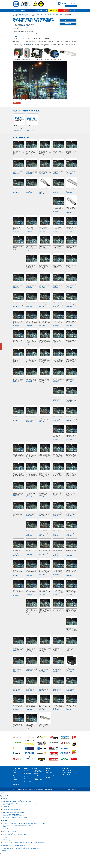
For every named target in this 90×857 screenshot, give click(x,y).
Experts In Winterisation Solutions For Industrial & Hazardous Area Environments (21, 817)
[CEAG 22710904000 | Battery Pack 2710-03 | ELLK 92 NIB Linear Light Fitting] (71, 660)
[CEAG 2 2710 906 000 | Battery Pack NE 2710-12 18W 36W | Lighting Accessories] (45, 660)
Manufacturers (42, 10)
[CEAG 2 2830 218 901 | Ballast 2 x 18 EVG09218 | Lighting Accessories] (31, 699)
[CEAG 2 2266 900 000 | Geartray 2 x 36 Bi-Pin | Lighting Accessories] (45, 680)
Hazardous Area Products (27, 782)
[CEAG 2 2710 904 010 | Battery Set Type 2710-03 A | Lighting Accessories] (31, 718)
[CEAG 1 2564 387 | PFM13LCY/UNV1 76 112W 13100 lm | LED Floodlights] (45, 640)
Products (31, 10)
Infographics (16, 782)
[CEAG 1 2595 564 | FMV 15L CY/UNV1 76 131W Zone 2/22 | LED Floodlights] (18, 564)
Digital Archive (16, 784)
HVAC (25, 778)
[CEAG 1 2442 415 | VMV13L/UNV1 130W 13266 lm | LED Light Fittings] (45, 485)
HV (60, 10)
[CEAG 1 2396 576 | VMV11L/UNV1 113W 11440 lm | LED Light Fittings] (31, 485)
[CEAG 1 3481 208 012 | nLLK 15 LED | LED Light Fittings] (58, 277)
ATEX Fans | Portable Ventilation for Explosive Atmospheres (16, 800)
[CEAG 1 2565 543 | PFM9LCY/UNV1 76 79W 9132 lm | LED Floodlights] (18, 640)
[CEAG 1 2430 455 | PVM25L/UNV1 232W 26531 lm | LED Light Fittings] (18, 544)
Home (16, 10)
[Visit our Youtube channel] (69, 774)
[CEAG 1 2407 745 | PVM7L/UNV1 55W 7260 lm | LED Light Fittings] (58, 505)
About (23, 10)
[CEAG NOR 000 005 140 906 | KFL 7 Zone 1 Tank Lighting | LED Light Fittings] (18, 660)
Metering (36, 773)
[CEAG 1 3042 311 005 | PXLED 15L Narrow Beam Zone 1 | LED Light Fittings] (18, 448)
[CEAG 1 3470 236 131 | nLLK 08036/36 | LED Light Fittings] (71, 258)
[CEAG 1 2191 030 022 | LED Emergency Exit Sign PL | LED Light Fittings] (18, 371)
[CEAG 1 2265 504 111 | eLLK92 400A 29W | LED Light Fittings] (18, 182)
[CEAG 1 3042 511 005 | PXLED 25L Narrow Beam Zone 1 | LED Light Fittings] (71, 448)
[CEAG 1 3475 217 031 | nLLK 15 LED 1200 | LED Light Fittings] (31, 277)
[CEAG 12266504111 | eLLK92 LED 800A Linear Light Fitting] (71, 182)
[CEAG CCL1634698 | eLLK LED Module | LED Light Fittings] (71, 163)
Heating (36, 775)
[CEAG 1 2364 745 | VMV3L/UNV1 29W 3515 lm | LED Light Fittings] (45, 466)
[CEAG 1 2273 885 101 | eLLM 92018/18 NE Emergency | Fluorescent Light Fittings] (18, 240)
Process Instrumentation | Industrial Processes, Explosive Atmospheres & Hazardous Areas (24, 842)
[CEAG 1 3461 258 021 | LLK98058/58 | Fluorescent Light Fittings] (45, 296)
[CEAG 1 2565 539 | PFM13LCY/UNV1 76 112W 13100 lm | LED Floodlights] (45, 603)
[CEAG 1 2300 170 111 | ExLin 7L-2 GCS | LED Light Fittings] (71, 144)
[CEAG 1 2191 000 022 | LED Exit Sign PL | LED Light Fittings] (71, 334)
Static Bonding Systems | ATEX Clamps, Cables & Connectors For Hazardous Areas (21, 848)
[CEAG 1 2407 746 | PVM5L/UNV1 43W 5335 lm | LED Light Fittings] (45, 505)
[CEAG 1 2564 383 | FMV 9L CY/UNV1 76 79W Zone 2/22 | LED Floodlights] (45, 544)
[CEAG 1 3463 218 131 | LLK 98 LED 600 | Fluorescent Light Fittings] (58, 296)
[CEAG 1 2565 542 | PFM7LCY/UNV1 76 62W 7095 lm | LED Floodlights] (71, 621)
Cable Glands (6, 806)
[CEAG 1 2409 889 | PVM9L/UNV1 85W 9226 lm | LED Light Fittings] (71, 505)
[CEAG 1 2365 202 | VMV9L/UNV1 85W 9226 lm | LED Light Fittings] (18, 485)
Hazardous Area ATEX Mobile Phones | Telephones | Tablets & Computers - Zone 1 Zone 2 (23, 822)
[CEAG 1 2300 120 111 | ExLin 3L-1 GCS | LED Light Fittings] (18, 144)
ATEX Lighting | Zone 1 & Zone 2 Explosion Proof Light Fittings (17, 801)
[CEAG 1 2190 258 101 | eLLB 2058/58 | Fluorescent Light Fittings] (58, 240)
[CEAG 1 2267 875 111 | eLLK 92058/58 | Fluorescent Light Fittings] (18, 221)
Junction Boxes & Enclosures (9, 831)
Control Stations (6, 811)
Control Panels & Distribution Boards (11, 809)
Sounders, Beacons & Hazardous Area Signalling (14, 847)
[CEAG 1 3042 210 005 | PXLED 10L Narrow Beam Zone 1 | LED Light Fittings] (58, 429)
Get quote (68, 24)
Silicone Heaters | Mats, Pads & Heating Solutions (14, 845)
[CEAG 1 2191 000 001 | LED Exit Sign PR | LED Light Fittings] (71, 315)
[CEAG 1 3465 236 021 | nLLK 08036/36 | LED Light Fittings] (31, 258)
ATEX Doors (5, 798)
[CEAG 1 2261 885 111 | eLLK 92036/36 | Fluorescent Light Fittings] (45, 221)
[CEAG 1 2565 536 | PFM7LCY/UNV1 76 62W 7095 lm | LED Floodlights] (58, 584)
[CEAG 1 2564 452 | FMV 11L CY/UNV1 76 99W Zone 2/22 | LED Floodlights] (71, 564)
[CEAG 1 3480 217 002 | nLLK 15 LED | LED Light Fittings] (71, 277)
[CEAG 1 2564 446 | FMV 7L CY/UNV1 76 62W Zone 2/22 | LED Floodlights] (31, 544)
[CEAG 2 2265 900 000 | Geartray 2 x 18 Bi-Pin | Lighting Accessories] (18, 680)
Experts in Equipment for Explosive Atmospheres (14, 815)
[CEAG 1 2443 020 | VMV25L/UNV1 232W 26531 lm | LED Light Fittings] (18, 505)
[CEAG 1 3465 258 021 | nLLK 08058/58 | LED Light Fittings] (45, 258)
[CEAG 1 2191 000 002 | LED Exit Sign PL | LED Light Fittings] (18, 334)
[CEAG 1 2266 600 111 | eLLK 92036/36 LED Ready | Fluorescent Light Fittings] (45, 163)
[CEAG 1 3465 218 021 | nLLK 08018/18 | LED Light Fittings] (71, 240)
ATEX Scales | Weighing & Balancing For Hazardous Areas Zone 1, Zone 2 (19, 804)
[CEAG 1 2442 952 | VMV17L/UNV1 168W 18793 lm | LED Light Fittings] (58, 485)
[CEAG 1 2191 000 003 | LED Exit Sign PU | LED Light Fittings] (31, 334)
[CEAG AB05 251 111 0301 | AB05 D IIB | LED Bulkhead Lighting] (71, 371)
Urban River (49, 789)
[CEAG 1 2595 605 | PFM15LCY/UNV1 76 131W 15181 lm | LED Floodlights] (58, 603)
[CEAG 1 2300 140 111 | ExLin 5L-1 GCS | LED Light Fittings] (45, 144)
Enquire (16, 103)
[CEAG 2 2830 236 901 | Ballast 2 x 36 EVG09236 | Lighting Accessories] (58, 699)
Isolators (5, 830)
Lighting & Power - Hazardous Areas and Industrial (14, 834)
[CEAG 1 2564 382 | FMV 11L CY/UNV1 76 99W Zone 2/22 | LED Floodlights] (58, 544)
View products (16, 154)
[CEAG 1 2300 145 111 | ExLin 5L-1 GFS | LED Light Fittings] (58, 144)
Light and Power (27, 773)
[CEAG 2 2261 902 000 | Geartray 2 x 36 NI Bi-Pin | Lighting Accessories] (18, 699)
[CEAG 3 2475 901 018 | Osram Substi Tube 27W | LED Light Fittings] (58, 315)
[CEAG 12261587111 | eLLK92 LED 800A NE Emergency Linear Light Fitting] (71, 201)
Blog (65, 10)
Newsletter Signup (70, 5)
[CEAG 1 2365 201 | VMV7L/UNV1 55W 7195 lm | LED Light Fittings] (71, 466)
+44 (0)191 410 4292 (70, 3)
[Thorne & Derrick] (28, 4)
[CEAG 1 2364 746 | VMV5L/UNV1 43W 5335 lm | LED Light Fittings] (58, 466)
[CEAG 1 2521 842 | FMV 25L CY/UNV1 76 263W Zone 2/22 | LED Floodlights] (31, 564)
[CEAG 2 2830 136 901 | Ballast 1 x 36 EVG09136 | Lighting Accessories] (45, 699)
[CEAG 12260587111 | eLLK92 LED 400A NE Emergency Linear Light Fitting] (45, 182)
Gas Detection (27, 775)
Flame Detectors (6, 818)
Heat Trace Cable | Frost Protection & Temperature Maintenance (18, 825)
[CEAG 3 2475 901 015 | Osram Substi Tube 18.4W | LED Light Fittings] (45, 315)
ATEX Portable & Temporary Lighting (11, 803)
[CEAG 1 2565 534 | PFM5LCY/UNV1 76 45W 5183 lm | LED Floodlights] (45, 584)
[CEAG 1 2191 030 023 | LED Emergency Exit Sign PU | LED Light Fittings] (31, 371)
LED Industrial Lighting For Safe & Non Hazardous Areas (15, 833)
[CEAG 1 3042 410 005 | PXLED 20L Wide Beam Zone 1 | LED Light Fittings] (31, 448)
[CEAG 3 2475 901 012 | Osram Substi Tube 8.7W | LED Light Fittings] (31, 315)
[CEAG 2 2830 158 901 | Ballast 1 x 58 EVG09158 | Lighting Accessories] (71, 699)
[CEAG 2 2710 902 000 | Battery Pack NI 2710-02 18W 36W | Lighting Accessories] (58, 660)
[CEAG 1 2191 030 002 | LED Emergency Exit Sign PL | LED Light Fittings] (45, 352)
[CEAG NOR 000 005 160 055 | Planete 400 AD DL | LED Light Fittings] (58, 371)
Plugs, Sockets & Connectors (9, 840)
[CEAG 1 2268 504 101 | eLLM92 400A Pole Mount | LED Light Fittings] (31, 182)
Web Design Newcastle (41, 789)
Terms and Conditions (17, 789)
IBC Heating (26, 776)
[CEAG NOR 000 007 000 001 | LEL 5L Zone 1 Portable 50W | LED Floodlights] (58, 640)
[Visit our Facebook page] (65, 774)
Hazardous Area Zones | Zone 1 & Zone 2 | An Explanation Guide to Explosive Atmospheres (24, 823)
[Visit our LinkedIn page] (67, 774)
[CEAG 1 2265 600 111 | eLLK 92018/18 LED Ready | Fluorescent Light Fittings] (31, 163)
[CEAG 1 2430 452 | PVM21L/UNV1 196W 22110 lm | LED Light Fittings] (71, 524)
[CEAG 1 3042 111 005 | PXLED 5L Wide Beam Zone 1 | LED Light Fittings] (58, 410)
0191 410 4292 (69, 770)
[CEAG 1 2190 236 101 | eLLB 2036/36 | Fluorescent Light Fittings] (45, 240)
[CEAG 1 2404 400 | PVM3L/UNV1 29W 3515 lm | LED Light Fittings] (31, 505)
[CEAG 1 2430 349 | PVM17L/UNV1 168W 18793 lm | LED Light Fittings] (58, 524)
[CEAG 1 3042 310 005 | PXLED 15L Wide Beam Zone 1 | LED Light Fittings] (71, 429)
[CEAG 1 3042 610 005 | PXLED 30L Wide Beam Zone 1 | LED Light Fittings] (18, 466)
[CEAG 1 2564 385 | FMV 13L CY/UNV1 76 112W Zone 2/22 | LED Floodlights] (18, 584)
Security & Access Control (8, 844)
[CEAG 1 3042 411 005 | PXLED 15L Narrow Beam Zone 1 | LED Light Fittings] (45, 448)
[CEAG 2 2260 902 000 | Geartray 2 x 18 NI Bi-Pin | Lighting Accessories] (71, 680)
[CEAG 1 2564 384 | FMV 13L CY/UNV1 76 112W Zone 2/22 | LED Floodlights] (71, 544)
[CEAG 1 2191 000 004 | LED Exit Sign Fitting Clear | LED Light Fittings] (45, 334)
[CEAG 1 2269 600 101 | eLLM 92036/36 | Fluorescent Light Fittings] (71, 221)
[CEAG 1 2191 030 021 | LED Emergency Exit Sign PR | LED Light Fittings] (71, 352)
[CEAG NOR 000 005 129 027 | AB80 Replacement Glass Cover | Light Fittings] (18, 410)
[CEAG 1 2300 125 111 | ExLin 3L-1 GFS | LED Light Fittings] (31, 144)
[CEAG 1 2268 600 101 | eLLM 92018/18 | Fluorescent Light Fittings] (58, 221)
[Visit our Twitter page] (63, 774)
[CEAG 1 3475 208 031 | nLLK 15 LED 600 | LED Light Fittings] (18, 277)
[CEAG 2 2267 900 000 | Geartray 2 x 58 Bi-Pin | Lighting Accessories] (58, 680)
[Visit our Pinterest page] (71, 774)
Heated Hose (6, 826)
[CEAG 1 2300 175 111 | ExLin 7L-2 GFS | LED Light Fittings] (18, 163)
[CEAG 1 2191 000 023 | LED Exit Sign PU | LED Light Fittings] (18, 352)
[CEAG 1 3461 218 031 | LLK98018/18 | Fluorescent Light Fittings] (18, 296)
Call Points (5, 808)
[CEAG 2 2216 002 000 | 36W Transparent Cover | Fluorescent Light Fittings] (31, 660)
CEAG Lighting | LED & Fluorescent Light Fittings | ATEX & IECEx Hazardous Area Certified (42, 14)
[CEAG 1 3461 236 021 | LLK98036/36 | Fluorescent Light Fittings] (31, 296)
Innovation (53, 10)
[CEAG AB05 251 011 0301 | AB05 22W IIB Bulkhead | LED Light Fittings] (58, 390)
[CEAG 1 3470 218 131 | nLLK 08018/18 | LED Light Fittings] (58, 258)
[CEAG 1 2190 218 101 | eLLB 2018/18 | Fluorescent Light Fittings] (31, 240)
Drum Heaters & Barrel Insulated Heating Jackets (14, 812)
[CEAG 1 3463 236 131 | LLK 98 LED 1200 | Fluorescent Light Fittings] (71, 296)
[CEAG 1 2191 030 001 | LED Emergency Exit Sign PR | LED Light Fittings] (31, 352)
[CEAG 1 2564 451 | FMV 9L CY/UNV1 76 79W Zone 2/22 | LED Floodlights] (58, 564)
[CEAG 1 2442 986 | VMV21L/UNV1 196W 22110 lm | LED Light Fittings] (71, 485)
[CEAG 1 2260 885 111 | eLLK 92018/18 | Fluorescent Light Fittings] (31, 221)
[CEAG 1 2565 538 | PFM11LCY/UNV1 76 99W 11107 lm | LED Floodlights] (31, 603)
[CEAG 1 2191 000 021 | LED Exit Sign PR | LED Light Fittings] (58, 334)
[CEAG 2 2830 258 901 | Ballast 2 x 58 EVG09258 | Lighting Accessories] (18, 718)
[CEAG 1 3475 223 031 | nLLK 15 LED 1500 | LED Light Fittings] (45, 277)
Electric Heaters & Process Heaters (11, 814)
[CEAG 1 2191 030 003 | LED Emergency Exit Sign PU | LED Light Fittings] (58, 352)
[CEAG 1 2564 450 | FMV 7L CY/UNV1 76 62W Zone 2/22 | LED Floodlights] (45, 564)
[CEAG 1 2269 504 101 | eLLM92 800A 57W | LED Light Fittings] (58, 201)
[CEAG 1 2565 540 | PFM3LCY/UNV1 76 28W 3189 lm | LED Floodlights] (71, 603)
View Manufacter (17, 130)
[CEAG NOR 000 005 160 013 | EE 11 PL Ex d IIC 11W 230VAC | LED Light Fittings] (45, 371)
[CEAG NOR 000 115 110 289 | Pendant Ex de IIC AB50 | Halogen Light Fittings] (45, 410)
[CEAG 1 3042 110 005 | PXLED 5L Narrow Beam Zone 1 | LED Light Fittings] (71, 410)
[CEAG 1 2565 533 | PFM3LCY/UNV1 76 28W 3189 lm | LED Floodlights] (31, 584)
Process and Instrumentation (38, 771)
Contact (73, 10)
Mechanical (26, 770)
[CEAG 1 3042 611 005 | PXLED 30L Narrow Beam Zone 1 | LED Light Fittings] (31, 466)
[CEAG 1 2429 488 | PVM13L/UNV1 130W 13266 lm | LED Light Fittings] (45, 524)
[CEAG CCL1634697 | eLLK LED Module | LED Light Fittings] (58, 163)
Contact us (68, 20)
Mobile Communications (38, 779)
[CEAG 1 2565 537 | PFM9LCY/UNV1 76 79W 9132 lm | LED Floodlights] (71, 584)
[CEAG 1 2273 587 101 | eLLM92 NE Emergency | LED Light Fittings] (58, 182)
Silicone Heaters (37, 776)
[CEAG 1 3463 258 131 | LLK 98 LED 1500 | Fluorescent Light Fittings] (18, 315)
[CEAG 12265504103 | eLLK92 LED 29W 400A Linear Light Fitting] (45, 718)
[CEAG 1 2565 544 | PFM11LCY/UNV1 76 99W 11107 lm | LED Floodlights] (31, 640)
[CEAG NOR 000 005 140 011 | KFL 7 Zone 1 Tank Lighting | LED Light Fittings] (71, 640)
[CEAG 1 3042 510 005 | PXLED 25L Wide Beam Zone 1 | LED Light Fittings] (58, 448)
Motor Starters (6, 839)
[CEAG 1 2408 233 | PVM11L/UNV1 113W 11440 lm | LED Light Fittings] (31, 524)
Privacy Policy (25, 789)
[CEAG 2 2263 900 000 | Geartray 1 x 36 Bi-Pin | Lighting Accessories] (31, 680)
